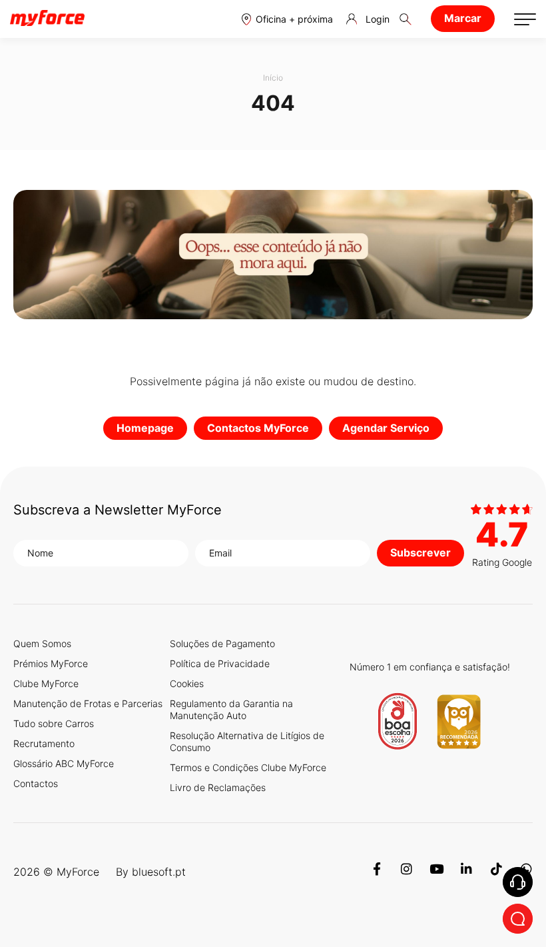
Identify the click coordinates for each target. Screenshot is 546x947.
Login (378, 19)
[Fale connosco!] (518, 919)
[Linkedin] (466, 871)
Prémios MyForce (50, 663)
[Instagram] (406, 871)
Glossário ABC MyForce (63, 763)
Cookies (187, 683)
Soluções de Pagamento (222, 643)
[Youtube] (436, 871)
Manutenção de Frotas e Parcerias (87, 703)
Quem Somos (42, 643)
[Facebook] (376, 871)
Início (273, 78)
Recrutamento (44, 743)
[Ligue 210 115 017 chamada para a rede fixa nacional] (518, 882)
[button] (287, 19)
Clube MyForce (46, 683)
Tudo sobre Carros (53, 723)
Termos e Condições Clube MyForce (248, 767)
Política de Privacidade (220, 663)
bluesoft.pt (159, 871)
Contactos (35, 783)
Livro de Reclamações (218, 787)
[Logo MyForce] (47, 18)
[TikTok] (496, 871)
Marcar (462, 18)
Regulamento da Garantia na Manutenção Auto (231, 709)
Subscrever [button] (420, 552)
